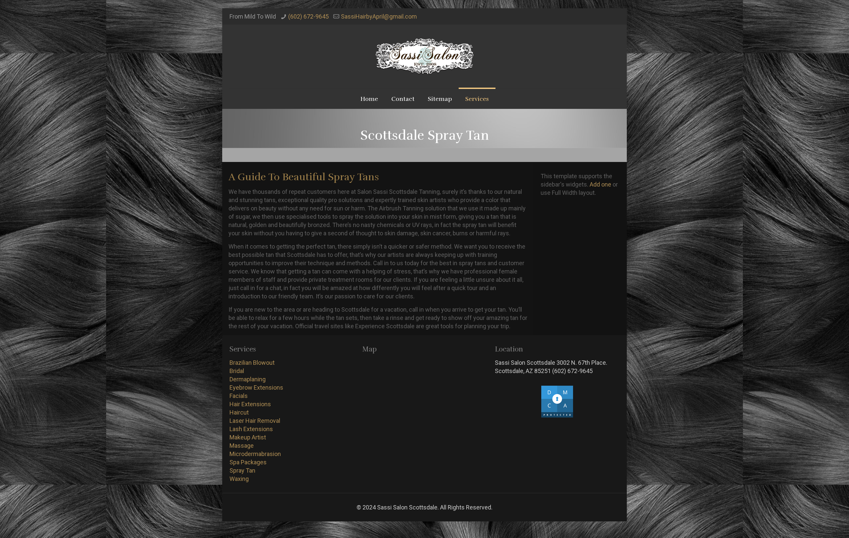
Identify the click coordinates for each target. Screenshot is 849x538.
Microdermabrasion (255, 453)
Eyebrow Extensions (256, 387)
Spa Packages (248, 462)
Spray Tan (242, 470)
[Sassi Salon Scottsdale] (424, 57)
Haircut (239, 412)
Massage (241, 445)
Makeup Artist (247, 437)
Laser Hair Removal (254, 420)
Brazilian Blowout (252, 362)
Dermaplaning (247, 379)
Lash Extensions (251, 428)
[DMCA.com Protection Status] (557, 416)
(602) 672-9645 (308, 16)
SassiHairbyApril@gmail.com (379, 16)
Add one (600, 184)
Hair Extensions (250, 404)
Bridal (236, 370)
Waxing (239, 478)
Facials (238, 395)
